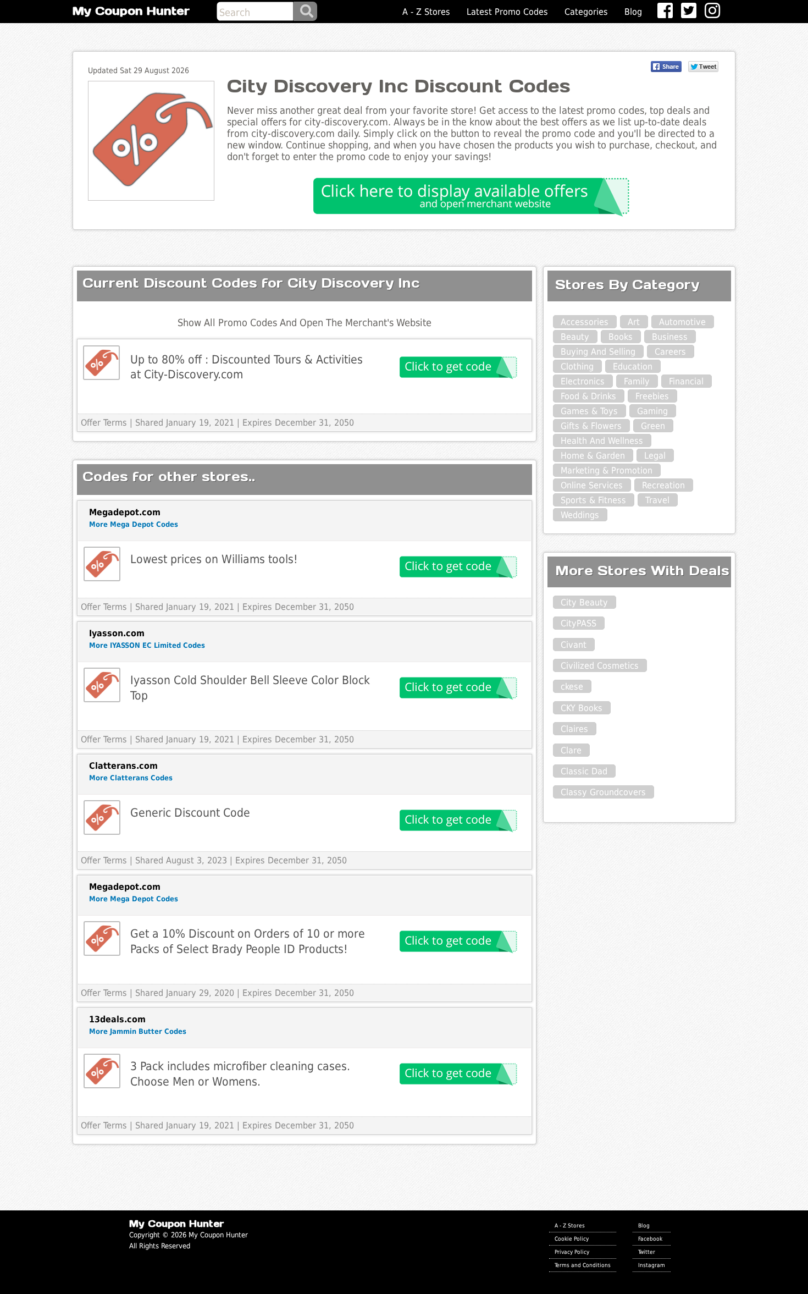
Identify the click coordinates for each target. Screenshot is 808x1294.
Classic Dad (584, 771)
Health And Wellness (602, 441)
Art (634, 322)
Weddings (580, 515)
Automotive (682, 322)
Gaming (652, 411)
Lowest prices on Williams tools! (214, 559)
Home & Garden (593, 455)
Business (670, 337)
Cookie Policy (572, 1238)
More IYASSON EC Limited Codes (147, 645)
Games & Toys (589, 411)
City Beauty (584, 602)
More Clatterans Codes (131, 778)
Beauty (575, 337)
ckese (572, 686)
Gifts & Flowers (591, 426)
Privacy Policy (572, 1251)
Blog (633, 12)
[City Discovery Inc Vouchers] (101, 362)
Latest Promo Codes (507, 12)
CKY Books (581, 708)
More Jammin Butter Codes (137, 1031)
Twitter (646, 1251)
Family (637, 381)
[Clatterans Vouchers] (102, 817)
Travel (657, 500)
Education (632, 366)
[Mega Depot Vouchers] (102, 564)
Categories (586, 12)
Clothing (577, 366)
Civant (573, 645)
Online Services (592, 485)
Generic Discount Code (190, 812)
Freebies (652, 396)
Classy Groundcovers (603, 792)
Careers (670, 351)
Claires (574, 729)
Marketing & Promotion (606, 470)
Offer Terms (104, 422)
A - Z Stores (426, 12)
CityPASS (578, 623)
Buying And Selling (598, 351)
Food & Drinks (588, 396)
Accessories (584, 322)
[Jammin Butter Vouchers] (102, 1071)
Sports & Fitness (593, 500)
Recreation (663, 485)
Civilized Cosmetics (600, 665)
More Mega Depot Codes (133, 524)
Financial (686, 381)
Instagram (651, 1265)
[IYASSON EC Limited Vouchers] (102, 685)
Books (620, 337)
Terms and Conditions (583, 1265)
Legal (655, 455)
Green (653, 426)
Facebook (650, 1238)
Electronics (583, 381)
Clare (571, 750)
